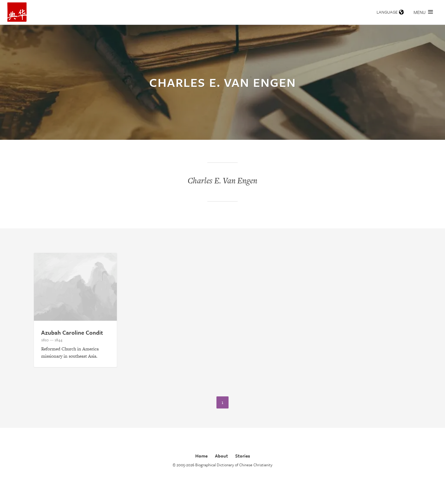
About (221, 455)
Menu (420, 12)
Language (387, 12)
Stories (242, 455)
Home (201, 455)
